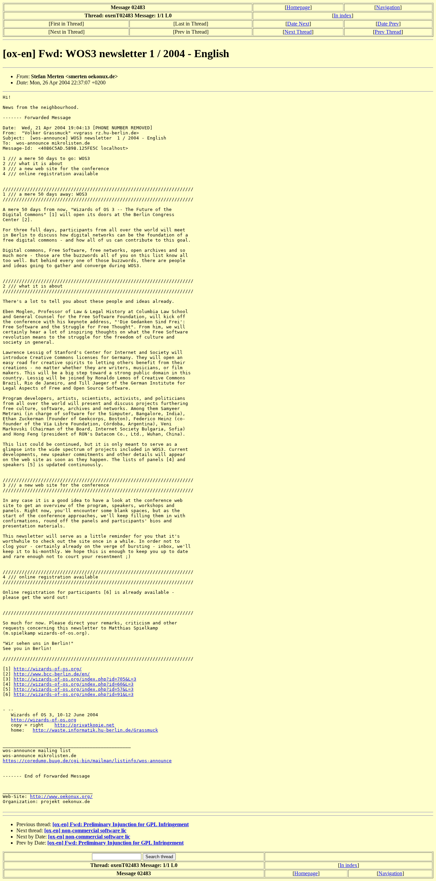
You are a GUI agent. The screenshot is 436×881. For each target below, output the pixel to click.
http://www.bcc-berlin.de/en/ (52, 673)
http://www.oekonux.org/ (61, 796)
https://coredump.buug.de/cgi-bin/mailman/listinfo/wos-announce (87, 760)
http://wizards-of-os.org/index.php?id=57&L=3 (74, 689)
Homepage (298, 7)
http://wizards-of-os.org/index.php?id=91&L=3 (74, 694)
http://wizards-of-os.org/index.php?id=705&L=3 (75, 679)
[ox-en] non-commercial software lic (85, 830)
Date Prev (388, 24)
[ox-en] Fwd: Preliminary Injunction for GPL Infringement (120, 824)
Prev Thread (388, 32)
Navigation (388, 7)
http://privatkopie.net (84, 725)
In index (343, 15)
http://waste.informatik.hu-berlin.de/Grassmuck (95, 730)
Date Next (298, 24)
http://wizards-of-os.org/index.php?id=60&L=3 (74, 684)
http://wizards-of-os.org (43, 719)
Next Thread (298, 32)
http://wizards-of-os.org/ (48, 668)
